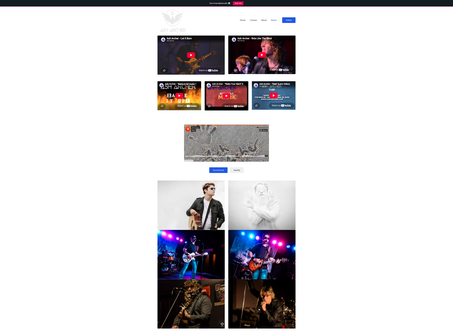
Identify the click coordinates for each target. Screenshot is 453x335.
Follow (289, 20)
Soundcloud (218, 170)
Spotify (237, 170)
